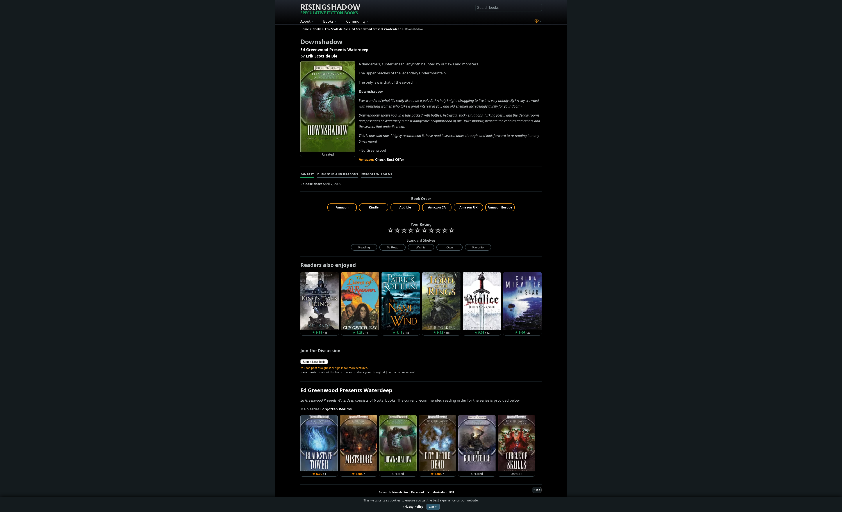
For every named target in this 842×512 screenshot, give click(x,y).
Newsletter (400, 492)
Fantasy (307, 174)
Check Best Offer (389, 159)
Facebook (418, 492)
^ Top (536, 490)
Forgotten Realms (376, 174)
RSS (451, 492)
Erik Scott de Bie (321, 56)
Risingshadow (330, 8)
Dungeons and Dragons (337, 174)
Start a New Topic (314, 361)
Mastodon (439, 492)
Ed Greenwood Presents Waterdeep (334, 49)
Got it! (433, 506)
